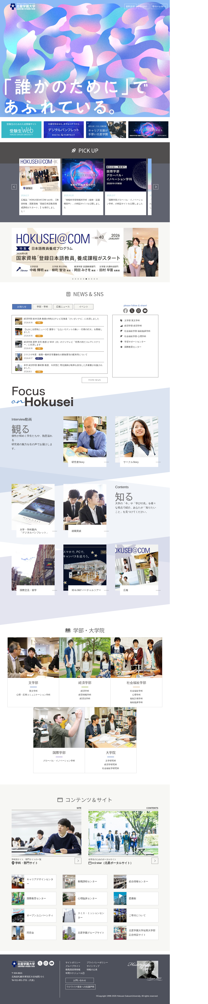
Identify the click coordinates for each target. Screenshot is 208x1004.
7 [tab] (89, 247)
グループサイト (73, 966)
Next (155, 165)
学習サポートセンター (135, 310)
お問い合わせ (79, 980)
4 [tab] (81, 247)
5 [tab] (83, 247)
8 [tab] (91, 247)
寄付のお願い (159, 6)
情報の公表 (92, 969)
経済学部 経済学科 (133, 294)
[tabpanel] (85, 225)
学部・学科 (42, 275)
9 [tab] (94, 247)
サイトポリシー (73, 962)
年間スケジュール (74, 973)
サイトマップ (93, 966)
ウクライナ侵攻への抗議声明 (80, 986)
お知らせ (21, 275)
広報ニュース (63, 275)
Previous (14, 165)
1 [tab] (72, 247)
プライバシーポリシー (97, 962)
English (143, 6)
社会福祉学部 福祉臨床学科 (137, 299)
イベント (83, 275)
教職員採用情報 (73, 969)
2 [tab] (75, 247)
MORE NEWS (94, 348)
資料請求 (130, 6)
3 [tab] (78, 247)
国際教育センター (132, 315)
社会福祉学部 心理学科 (135, 304)
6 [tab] (86, 247)
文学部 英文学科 (132, 289)
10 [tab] (97, 247)
